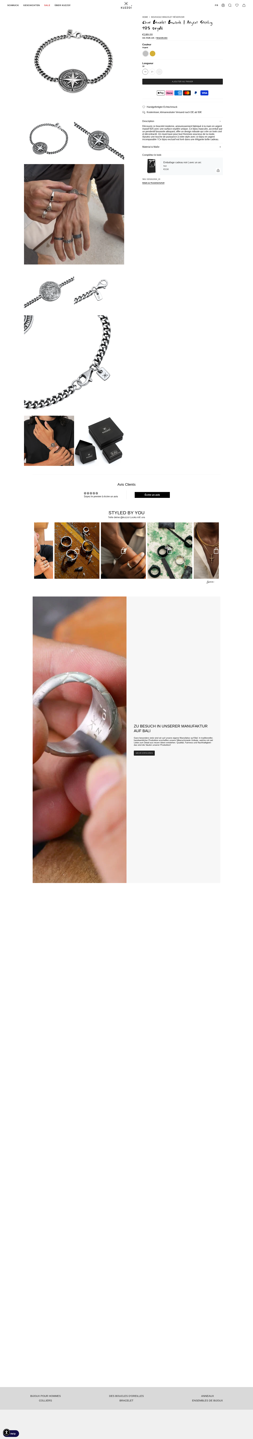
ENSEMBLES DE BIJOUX (207, 1400)
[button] (13, 5)
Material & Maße (150, 147)
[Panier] (244, 5)
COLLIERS (45, 1400)
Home (145, 17)
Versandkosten (161, 38)
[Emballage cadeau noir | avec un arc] (151, 166)
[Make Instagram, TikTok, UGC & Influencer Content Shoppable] (210, 582)
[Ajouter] (218, 170)
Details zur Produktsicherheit (153, 183)
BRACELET (126, 1400)
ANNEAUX (207, 1395)
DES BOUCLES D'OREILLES (126, 1395)
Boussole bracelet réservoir (167, 17)
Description (148, 121)
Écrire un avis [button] (152, 495)
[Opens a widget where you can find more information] (11, 1434)
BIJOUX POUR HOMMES (45, 1395)
